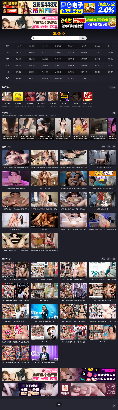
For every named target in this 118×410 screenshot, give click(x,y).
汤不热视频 (58, 78)
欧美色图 (45, 65)
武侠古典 (58, 72)
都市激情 (18, 72)
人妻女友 (45, 72)
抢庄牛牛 (110, 46)
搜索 (82, 38)
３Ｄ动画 (58, 53)
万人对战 (45, 46)
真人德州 (32, 46)
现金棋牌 (97, 46)
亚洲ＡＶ (18, 53)
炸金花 (84, 46)
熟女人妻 (71, 53)
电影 (7, 59)
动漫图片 (58, 65)
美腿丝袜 (71, 65)
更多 (114, 147)
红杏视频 (71, 78)
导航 (7, 78)
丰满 (103, 259)
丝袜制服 (84, 53)
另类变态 (110, 59)
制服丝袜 (71, 59)
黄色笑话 (97, 72)
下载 (114, 113)
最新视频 (6, 146)
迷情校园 (71, 72)
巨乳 (108, 147)
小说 (7, 72)
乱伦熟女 (97, 59)
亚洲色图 (32, 65)
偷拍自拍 (32, 59)
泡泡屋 (84, 78)
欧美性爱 (58, 59)
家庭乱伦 (32, 72)
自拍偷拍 (32, 53)
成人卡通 (45, 59)
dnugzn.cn (59, 33)
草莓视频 (45, 78)
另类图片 (110, 65)
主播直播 (97, 53)
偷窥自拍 (18, 65)
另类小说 (84, 72)
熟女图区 (97, 65)
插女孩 (18, 78)
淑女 (108, 259)
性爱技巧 (110, 72)
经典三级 (84, 59)
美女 (103, 147)
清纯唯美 (84, 65)
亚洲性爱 (18, 59)
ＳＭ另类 (110, 53)
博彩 (7, 46)
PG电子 (18, 46)
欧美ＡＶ (45, 53)
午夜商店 (32, 78)
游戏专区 (58, 46)
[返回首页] (114, 406)
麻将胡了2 (71, 46)
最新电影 (6, 258)
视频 (7, 52)
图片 (7, 65)
